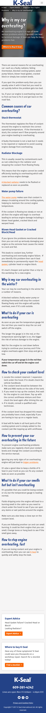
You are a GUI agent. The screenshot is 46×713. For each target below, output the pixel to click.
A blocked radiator (10, 182)
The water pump (9, 197)
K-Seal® (23, 3)
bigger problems (30, 462)
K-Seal (4, 7)
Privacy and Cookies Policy (23, 703)
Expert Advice (15, 7)
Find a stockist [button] (13, 665)
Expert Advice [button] (12, 633)
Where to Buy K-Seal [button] (12, 47)
